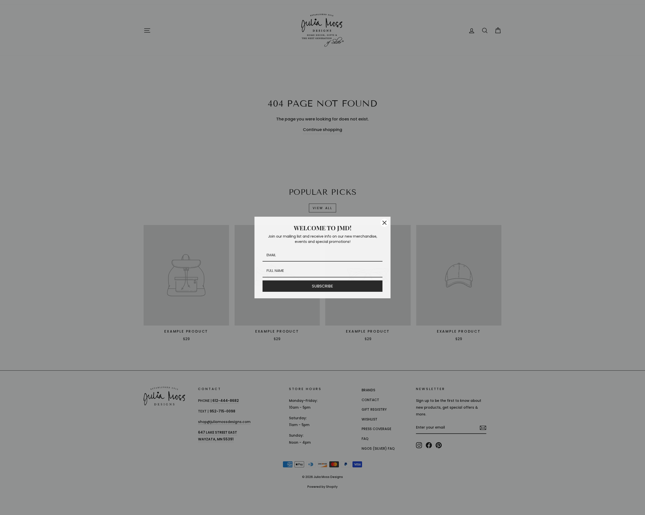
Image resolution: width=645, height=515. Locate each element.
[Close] (384, 223)
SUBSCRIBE (322, 286)
